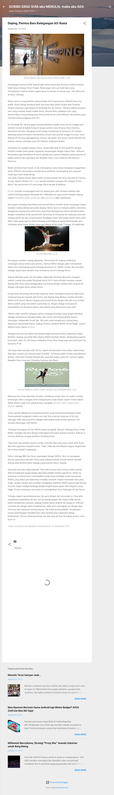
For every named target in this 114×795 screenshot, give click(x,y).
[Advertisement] (103, 59)
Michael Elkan (63, 788)
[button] (84, 24)
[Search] (110, 7)
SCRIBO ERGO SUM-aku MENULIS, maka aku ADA (46, 7)
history (18, 548)
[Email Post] (15, 542)
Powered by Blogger (58, 782)
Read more (80, 699)
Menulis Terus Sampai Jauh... (24, 675)
